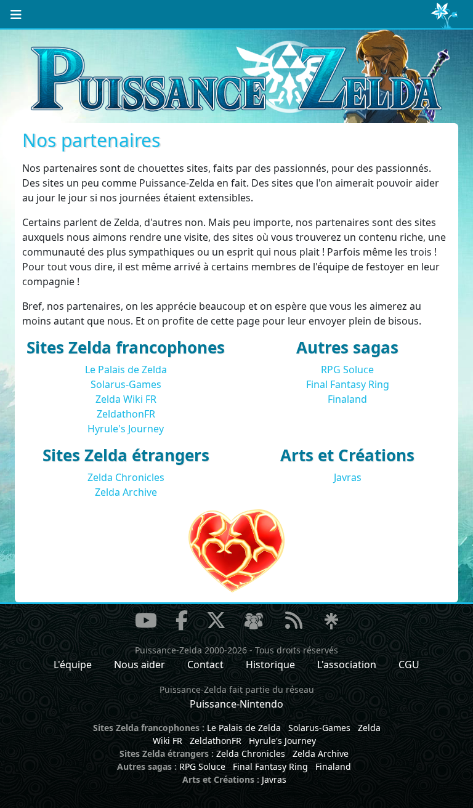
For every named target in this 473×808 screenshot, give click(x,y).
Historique (270, 664)
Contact (205, 664)
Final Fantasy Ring (347, 384)
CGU (408, 664)
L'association (346, 664)
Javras (348, 477)
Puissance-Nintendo (236, 704)
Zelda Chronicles (125, 477)
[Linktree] (331, 622)
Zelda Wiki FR (125, 399)
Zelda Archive (126, 492)
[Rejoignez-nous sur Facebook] (182, 620)
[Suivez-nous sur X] (216, 620)
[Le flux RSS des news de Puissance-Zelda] (293, 620)
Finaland (347, 399)
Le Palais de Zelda (126, 369)
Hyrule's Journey (125, 428)
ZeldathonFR (126, 414)
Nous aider (139, 664)
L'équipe (73, 664)
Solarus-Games (126, 384)
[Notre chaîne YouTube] (146, 620)
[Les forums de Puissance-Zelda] (254, 622)
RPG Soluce (347, 369)
